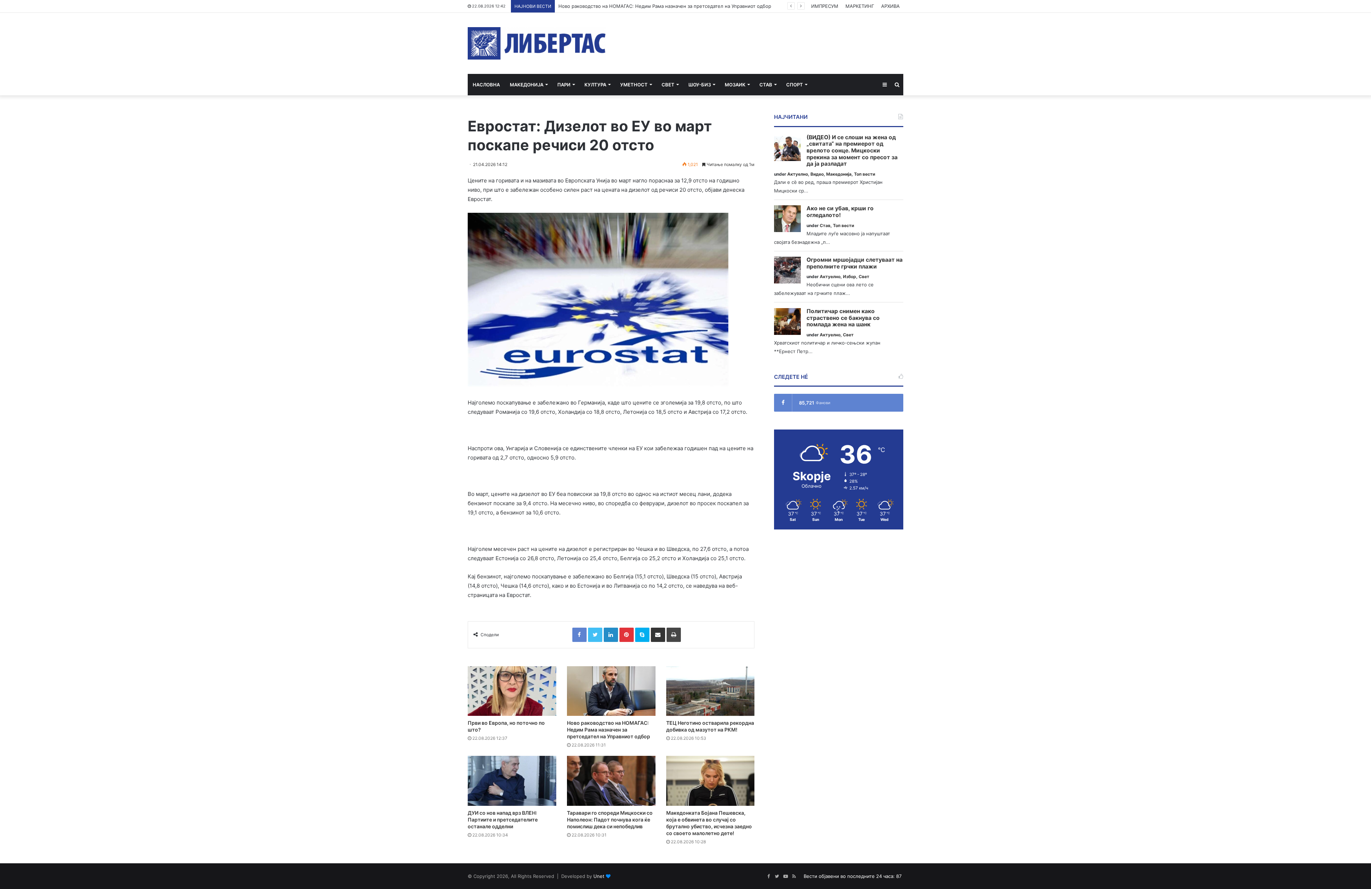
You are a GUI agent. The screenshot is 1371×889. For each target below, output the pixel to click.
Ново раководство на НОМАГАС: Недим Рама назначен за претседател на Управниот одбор (608, 729)
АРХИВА (890, 6)
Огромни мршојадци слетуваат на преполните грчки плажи (855, 263)
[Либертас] (537, 43)
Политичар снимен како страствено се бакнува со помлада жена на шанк (843, 318)
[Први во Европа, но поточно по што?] (512, 691)
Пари (564, 84)
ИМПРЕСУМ (824, 6)
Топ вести (864, 174)
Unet (598, 876)
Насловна (486, 84)
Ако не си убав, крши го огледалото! (840, 212)
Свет (668, 84)
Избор (849, 276)
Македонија (526, 84)
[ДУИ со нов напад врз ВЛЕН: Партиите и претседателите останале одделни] (512, 781)
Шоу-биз (699, 84)
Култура (595, 84)
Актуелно (797, 174)
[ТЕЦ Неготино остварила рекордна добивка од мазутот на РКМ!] (710, 691)
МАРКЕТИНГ (859, 6)
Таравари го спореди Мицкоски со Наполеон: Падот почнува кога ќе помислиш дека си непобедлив (610, 819)
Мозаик (735, 84)
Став (765, 84)
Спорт (794, 84)
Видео (817, 174)
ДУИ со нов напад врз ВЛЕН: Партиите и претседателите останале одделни (503, 819)
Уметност (634, 84)
